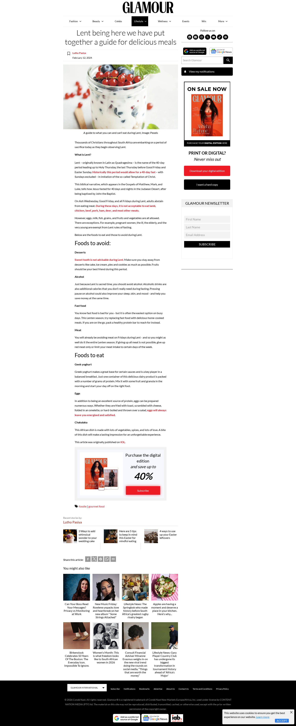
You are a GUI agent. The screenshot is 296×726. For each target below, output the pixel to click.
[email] (113, 559)
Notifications (129, 689)
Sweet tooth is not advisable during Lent (99, 259)
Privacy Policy (222, 689)
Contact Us (184, 689)
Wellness (163, 21)
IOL (122, 442)
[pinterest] (100, 559)
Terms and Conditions (202, 689)
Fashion (73, 21)
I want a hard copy (207, 184)
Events (185, 21)
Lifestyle (138, 21)
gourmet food (96, 506)
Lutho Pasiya (79, 52)
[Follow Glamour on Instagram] (201, 37)
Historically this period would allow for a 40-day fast (123, 172)
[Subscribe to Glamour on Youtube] (213, 37)
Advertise (158, 689)
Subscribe (143, 490)
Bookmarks (144, 689)
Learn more (262, 716)
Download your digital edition (207, 170)
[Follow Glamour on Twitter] (207, 37)
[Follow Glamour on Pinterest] (225, 37)
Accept (282, 720)
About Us (170, 689)
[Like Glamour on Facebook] (195, 37)
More (221, 21)
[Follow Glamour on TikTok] (219, 37)
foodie (83, 506)
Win (204, 21)
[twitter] (94, 559)
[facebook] (88, 559)
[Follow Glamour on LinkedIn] (189, 37)
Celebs (118, 21)
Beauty (96, 21)
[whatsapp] (107, 559)
